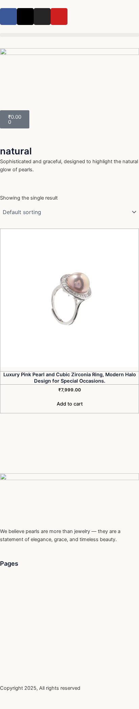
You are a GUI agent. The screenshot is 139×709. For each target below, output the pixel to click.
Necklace (17, 637)
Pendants (18, 653)
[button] (69, 35)
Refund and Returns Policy (37, 591)
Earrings (16, 606)
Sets (12, 668)
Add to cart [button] (70, 404)
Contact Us (20, 575)
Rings (13, 622)
